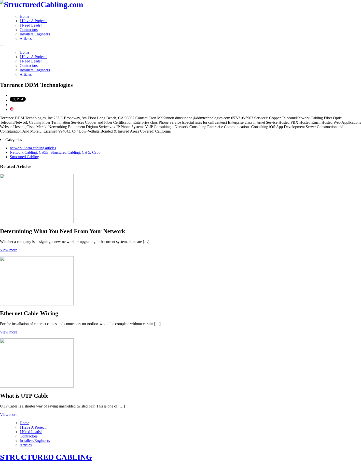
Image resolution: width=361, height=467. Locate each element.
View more (8, 250)
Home (24, 16)
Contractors (29, 30)
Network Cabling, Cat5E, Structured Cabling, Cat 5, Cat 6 (55, 152)
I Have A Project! (33, 21)
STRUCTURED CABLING (46, 457)
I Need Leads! (31, 25)
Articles (26, 38)
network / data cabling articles (33, 148)
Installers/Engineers (35, 34)
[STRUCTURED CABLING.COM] (41, 4)
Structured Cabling (24, 157)
